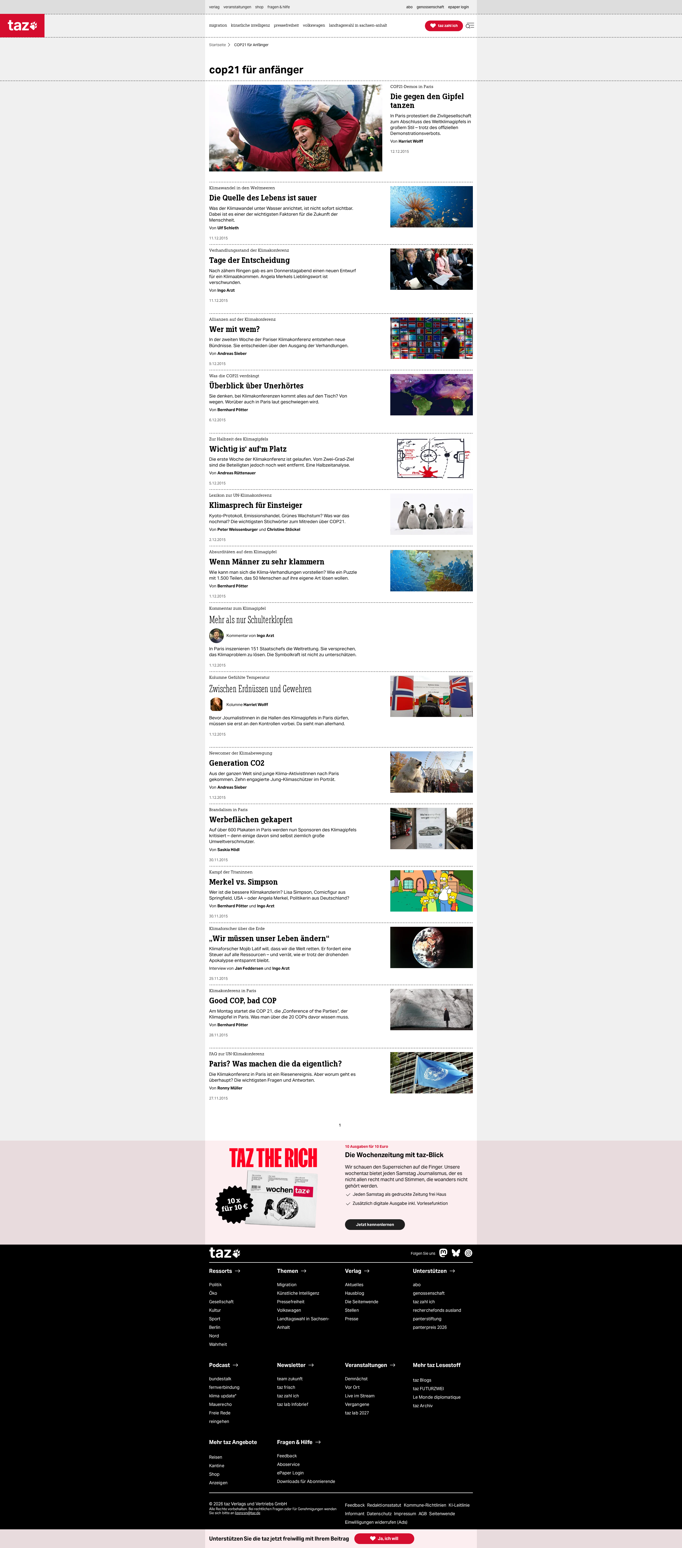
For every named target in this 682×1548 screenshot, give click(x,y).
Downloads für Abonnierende (306, 1481)
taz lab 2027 (357, 1413)
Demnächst (356, 1379)
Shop (214, 1474)
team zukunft (290, 1379)
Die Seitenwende (361, 1302)
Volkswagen (289, 1310)
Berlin (215, 1327)
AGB (423, 1514)
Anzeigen (218, 1483)
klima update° (222, 1396)
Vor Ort (352, 1387)
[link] (219, 25)
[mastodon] (443, 1255)
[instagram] (468, 1255)
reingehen (219, 1421)
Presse (352, 1319)
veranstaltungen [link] (237, 7)
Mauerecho (220, 1404)
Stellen (352, 1310)
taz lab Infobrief (292, 1404)
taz (225, 1253)
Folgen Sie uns (423, 1253)
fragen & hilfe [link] (278, 7)
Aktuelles (354, 1285)
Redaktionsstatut (385, 1505)
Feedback (287, 1456)
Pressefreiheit (291, 1302)
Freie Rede (219, 1413)
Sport (214, 1319)
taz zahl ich (424, 1302)
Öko (213, 1293)
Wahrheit (218, 1344)
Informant (355, 1514)
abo (417, 1285)
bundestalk (220, 1379)
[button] (470, 25)
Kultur (215, 1310)
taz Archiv (423, 1406)
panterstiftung (427, 1319)
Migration (287, 1285)
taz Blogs (422, 1380)
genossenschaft (429, 1293)
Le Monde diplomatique (437, 1397)
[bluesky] (456, 1255)
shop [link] (259, 7)
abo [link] (409, 7)
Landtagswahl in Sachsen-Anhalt (303, 1323)
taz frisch (286, 1387)
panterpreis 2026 (430, 1327)
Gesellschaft (221, 1302)
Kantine (216, 1466)
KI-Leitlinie (459, 1505)
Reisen (215, 1457)
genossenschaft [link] (430, 7)
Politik (215, 1285)
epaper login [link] (458, 7)
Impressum (405, 1514)
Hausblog (354, 1293)
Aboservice (288, 1464)
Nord (214, 1336)
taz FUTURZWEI (428, 1388)
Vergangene (357, 1404)
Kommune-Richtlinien (426, 1505)
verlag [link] (214, 7)
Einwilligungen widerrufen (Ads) (376, 1522)
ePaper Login (290, 1473)
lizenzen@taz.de (247, 1513)
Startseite (217, 45)
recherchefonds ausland (437, 1310)
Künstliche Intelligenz (298, 1293)
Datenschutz (380, 1514)
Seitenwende (442, 1514)
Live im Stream (360, 1396)
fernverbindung (224, 1387)
